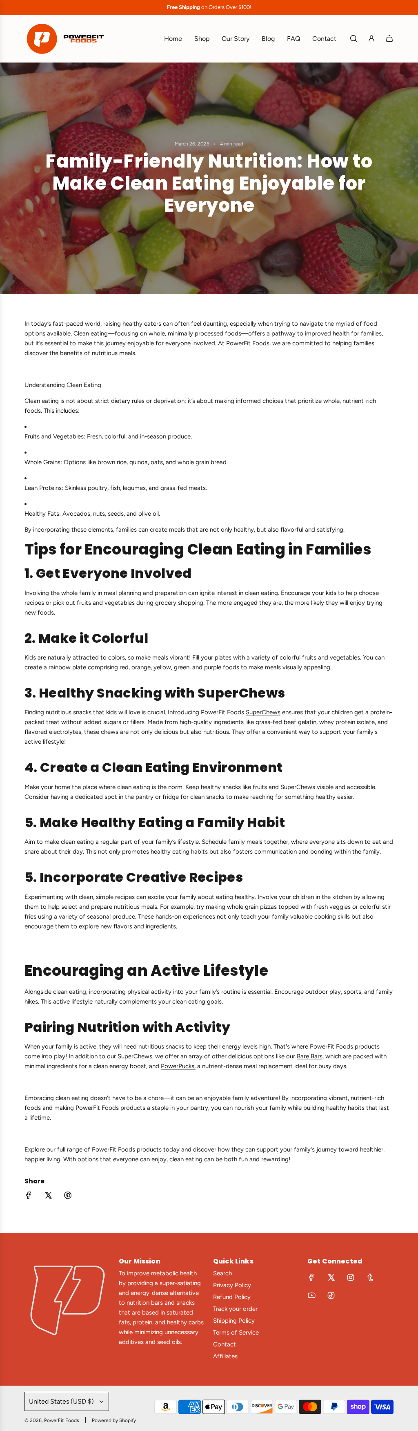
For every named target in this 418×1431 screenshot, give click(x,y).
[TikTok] (331, 1295)
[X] (331, 1277)
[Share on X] (48, 1196)
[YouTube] (311, 1295)
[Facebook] (311, 1277)
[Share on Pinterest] (68, 1196)
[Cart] (389, 38)
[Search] (353, 38)
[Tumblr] (370, 1277)
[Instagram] (351, 1277)
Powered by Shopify (114, 1420)
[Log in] (371, 38)
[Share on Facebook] (29, 1196)
